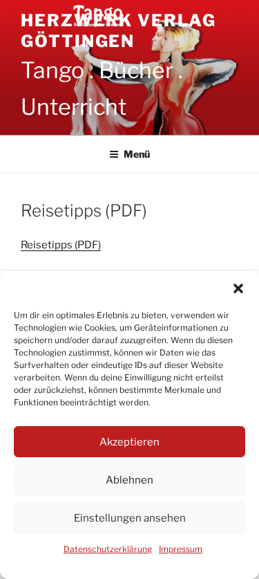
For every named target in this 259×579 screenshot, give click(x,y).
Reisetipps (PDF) (61, 245)
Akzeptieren (129, 442)
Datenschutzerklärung (108, 549)
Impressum (180, 549)
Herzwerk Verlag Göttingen (118, 30)
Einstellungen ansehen (130, 518)
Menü (137, 154)
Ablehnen (129, 480)
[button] (238, 288)
